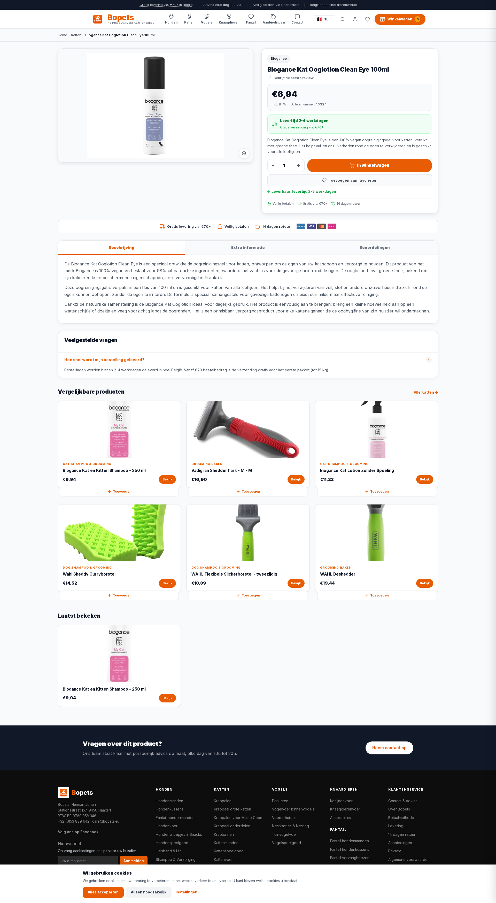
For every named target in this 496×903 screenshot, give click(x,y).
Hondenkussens (169, 809)
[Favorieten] (367, 19)
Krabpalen (222, 801)
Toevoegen (122, 491)
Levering (395, 826)
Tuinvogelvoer (284, 834)
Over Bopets (399, 809)
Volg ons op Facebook (78, 832)
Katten (76, 35)
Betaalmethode (401, 817)
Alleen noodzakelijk (148, 892)
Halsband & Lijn (169, 851)
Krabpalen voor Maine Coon (238, 817)
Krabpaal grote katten (232, 809)
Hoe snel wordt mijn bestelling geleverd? (104, 359)
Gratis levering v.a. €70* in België (166, 5)
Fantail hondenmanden (175, 817)
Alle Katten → (426, 392)
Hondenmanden (169, 801)
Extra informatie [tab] (248, 247)
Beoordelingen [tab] (375, 247)
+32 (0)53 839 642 (73, 821)
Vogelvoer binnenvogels (293, 809)
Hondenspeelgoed (172, 842)
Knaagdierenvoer (345, 809)
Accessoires (340, 817)
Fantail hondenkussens (349, 849)
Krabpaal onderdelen (232, 826)
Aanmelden (133, 861)
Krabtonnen (224, 834)
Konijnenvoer (341, 801)
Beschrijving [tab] (121, 247)
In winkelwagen (373, 165)
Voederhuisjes (284, 817)
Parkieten (280, 801)
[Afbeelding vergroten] (244, 153)
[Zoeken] (342, 19)
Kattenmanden (226, 842)
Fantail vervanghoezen (349, 857)
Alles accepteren (103, 892)
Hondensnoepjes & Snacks (179, 834)
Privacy (394, 851)
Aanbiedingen (400, 842)
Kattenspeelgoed (229, 851)
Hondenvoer (166, 826)
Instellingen (186, 892)
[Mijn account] (355, 19)
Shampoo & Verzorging (176, 859)
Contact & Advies (402, 801)
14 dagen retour (401, 834)
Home (62, 35)
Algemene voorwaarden (409, 859)
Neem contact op (389, 747)
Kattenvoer (223, 859)
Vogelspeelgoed (286, 842)
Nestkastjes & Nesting (290, 826)
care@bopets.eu (105, 821)
